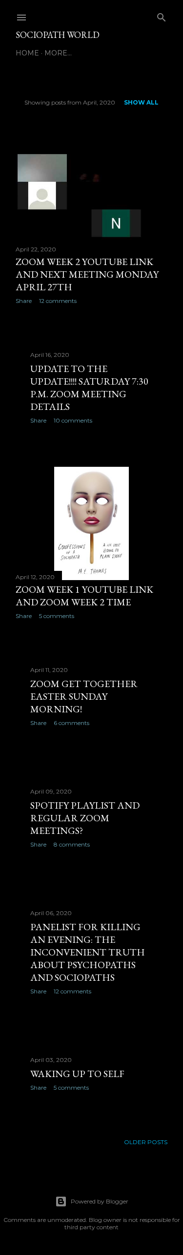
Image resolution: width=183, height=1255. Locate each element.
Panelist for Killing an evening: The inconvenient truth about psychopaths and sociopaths (87, 952)
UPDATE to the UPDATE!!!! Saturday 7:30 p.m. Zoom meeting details (89, 387)
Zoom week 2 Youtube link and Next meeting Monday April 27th (87, 274)
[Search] (161, 15)
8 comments (72, 844)
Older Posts (145, 1142)
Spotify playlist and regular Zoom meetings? (85, 818)
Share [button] (24, 300)
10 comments (73, 420)
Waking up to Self (77, 1073)
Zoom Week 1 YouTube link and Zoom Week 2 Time (84, 595)
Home (27, 53)
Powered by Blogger (99, 1201)
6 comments (71, 722)
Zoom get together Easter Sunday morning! (84, 696)
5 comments (56, 615)
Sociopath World (58, 34)
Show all (141, 102)
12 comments (58, 300)
